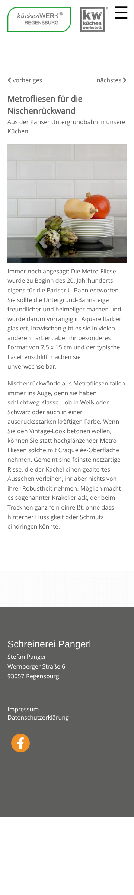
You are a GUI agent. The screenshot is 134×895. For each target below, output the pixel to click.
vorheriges (26, 80)
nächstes (110, 80)
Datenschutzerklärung (38, 717)
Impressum (23, 709)
